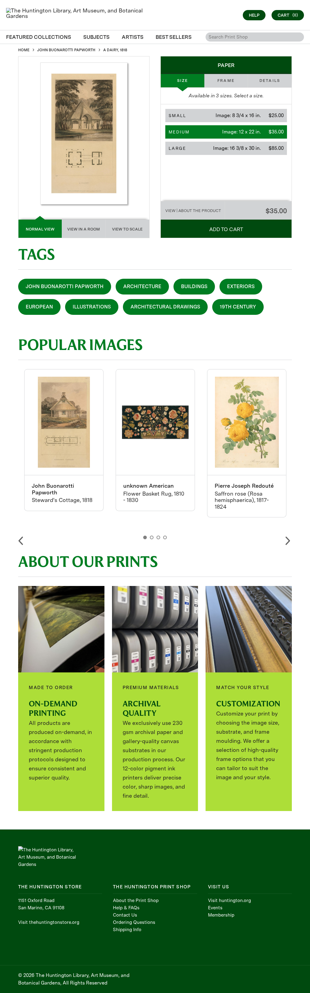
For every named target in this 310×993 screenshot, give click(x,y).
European (39, 307)
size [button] (182, 80)
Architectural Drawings (165, 307)
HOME (23, 50)
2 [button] (151, 537)
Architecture (142, 286)
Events (215, 908)
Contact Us (125, 915)
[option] (64, 440)
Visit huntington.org (229, 900)
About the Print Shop (136, 900)
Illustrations (92, 307)
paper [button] (226, 65)
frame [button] (226, 80)
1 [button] (145, 537)
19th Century (238, 307)
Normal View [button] (40, 229)
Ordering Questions (134, 922)
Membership (221, 915)
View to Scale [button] (127, 229)
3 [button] (158, 537)
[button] (226, 115)
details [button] (269, 80)
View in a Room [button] (83, 229)
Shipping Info (127, 929)
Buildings (194, 286)
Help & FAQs (126, 908)
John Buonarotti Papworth (65, 286)
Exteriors (241, 286)
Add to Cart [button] (226, 229)
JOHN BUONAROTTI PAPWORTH (66, 50)
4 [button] (165, 537)
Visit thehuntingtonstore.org (48, 922)
